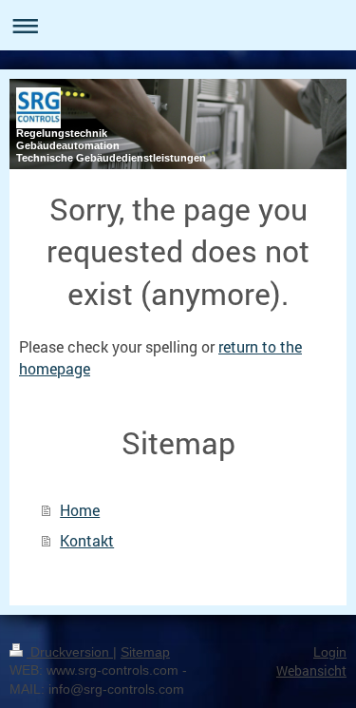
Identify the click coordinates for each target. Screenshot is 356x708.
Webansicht (311, 670)
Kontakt (87, 540)
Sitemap (145, 652)
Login (330, 652)
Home (80, 510)
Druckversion (70, 652)
